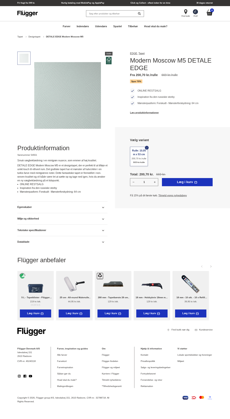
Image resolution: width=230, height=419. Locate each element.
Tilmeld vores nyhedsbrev (172, 195)
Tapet (141, 53)
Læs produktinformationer (144, 112)
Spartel (117, 26)
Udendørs (101, 26)
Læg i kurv (185, 182)
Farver (66, 26)
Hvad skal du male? (155, 26)
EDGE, (134, 53)
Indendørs (83, 26)
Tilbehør (133, 26)
